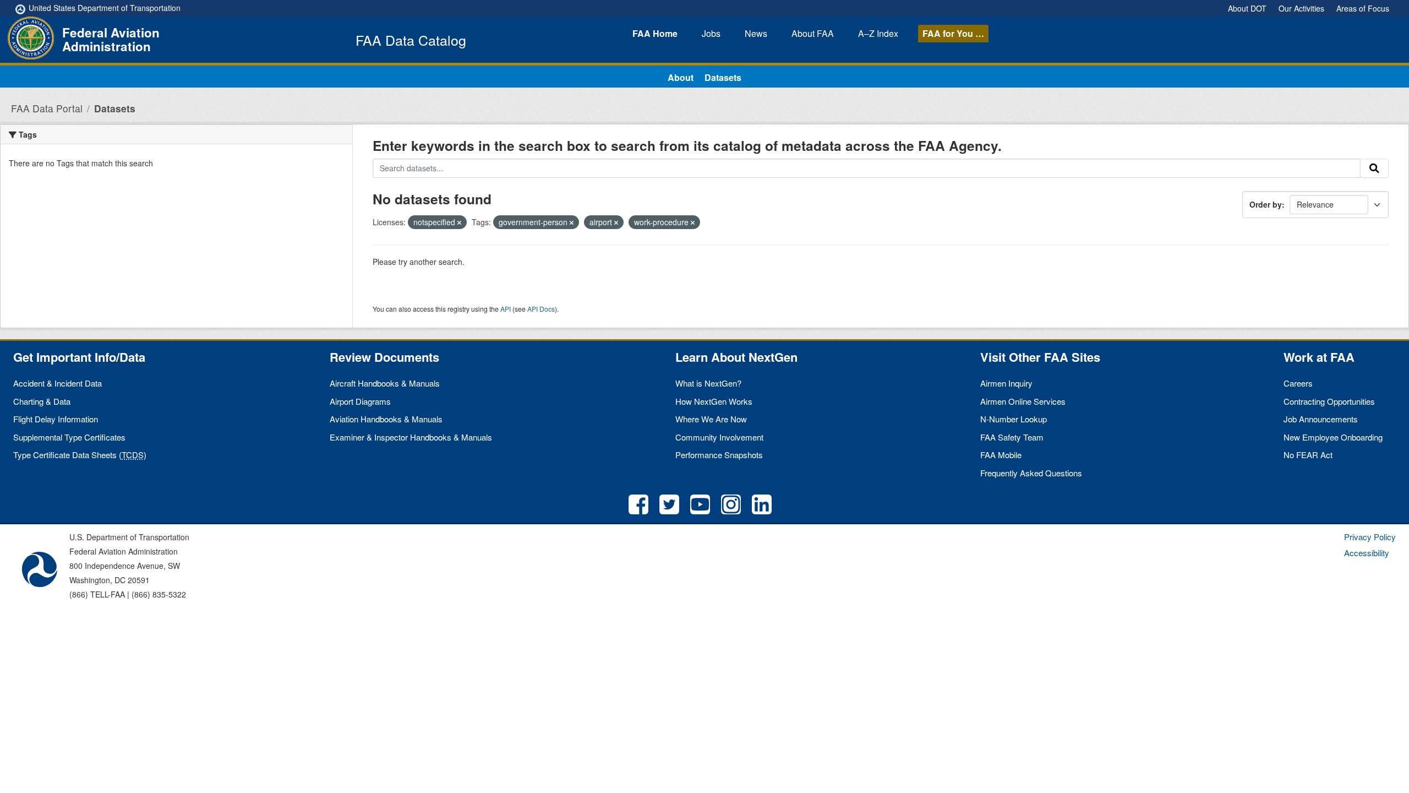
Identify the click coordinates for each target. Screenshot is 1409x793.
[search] (1374, 168)
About (812, 33)
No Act (1308, 454)
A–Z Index (878, 33)
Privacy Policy (1370, 536)
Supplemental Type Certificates (69, 437)
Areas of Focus (1362, 8)
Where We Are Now (711, 419)
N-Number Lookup (1013, 419)
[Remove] (459, 222)
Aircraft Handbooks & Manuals (385, 383)
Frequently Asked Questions (1031, 473)
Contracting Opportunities (1329, 401)
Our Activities (1301, 8)
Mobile (1001, 454)
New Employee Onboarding (1333, 437)
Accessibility (1366, 552)
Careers (1298, 383)
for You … (953, 33)
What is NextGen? (708, 383)
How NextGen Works (713, 401)
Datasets (722, 77)
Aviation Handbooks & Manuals (386, 419)
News (756, 33)
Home (655, 33)
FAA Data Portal (47, 108)
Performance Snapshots (719, 454)
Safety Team (1012, 437)
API (505, 308)
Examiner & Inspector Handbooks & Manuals (411, 437)
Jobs (711, 33)
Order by (1265, 204)
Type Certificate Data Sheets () (79, 454)
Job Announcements (1321, 419)
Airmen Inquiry (1006, 383)
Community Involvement (719, 437)
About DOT (1247, 8)
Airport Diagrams (360, 401)
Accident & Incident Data (57, 383)
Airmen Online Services (1023, 401)
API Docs (541, 308)
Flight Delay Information (55, 419)
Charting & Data (41, 401)
